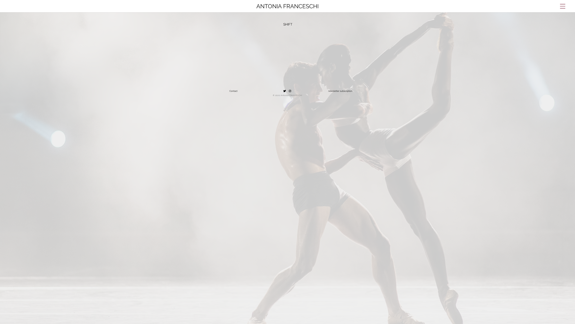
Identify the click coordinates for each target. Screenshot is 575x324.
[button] (562, 6)
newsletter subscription (340, 91)
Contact (233, 91)
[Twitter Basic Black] (284, 91)
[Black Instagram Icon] (290, 91)
